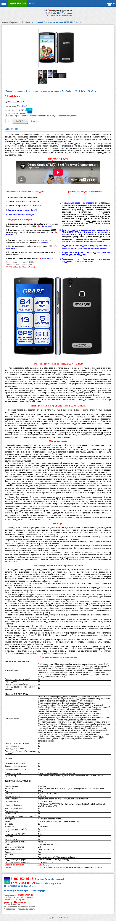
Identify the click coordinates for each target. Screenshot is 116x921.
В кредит (35, 121)
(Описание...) (46, 226)
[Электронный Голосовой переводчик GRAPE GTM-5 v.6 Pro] (43, 77)
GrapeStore (64, 917)
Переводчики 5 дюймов (20, 22)
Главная (5, 22)
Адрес (32, 3)
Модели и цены (18, 3)
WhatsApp (21, 637)
